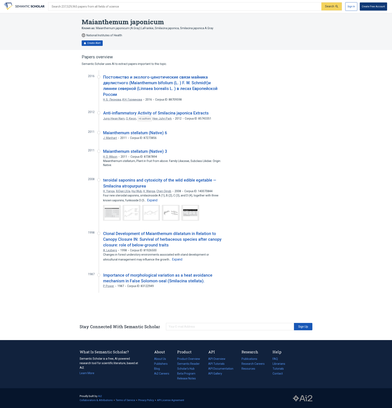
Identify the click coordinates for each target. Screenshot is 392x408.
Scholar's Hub (186, 368)
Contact (278, 373)
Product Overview (188, 358)
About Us (160, 358)
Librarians (279, 363)
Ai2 (100, 396)
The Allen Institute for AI (302, 398)
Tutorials (278, 368)
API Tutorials (216, 363)
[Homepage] (24, 6)
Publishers (161, 363)
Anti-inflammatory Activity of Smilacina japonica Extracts (156, 113)
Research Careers (253, 364)
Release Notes (186, 378)
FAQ (275, 358)
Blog (158, 369)
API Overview (216, 358)
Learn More (87, 373)
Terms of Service (125, 400)
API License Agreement (170, 400)
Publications (249, 359)
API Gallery (215, 373)
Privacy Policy (146, 400)
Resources (248, 369)
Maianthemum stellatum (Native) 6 (135, 132)
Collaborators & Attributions (96, 400)
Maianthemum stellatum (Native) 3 (135, 151)
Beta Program (186, 373)
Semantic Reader (188, 363)
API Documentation (220, 369)
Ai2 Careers (161, 374)
